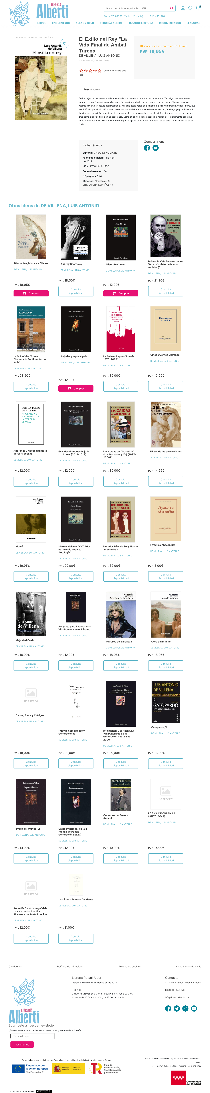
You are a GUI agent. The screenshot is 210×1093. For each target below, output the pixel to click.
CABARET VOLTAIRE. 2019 (94, 60)
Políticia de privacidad (70, 966)
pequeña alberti (111, 22)
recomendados (170, 22)
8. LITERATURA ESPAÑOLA (41, 37)
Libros (17, 37)
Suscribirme (22, 1044)
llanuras (193, 22)
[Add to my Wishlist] (64, 43)
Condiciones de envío (188, 966)
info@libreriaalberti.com (177, 997)
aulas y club (85, 22)
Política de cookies (130, 966)
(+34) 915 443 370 (175, 990)
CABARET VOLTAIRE (105, 152)
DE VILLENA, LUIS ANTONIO (28, 269)
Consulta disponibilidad (76, 291)
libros (41, 22)
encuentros (61, 22)
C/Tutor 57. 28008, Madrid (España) (183, 982)
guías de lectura (141, 22)
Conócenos (15, 966)
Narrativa (25, 37)
